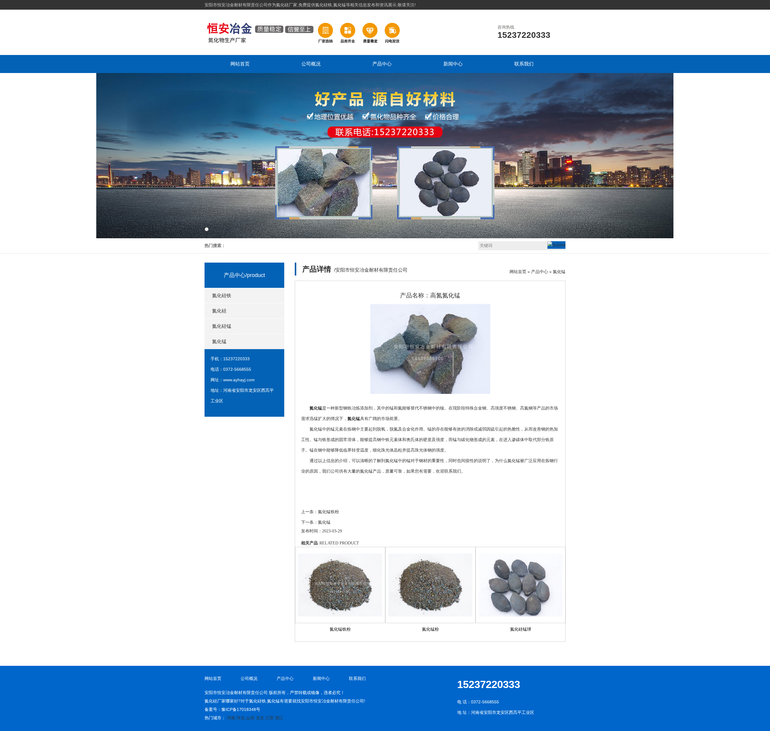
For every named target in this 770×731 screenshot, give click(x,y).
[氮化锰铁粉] (340, 585)
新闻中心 (453, 63)
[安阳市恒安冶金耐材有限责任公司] (304, 48)
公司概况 (311, 63)
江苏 (269, 717)
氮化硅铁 (221, 295)
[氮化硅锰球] (521, 585)
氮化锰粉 (430, 629)
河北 (240, 717)
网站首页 (240, 63)
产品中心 (382, 63)
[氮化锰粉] (430, 585)
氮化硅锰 (221, 326)
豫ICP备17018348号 (240, 709)
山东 (250, 717)
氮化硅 (219, 310)
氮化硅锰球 (520, 629)
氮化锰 (219, 341)
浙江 (279, 717)
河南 (231, 717)
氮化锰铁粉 (328, 512)
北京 (260, 717)
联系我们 (524, 63)
